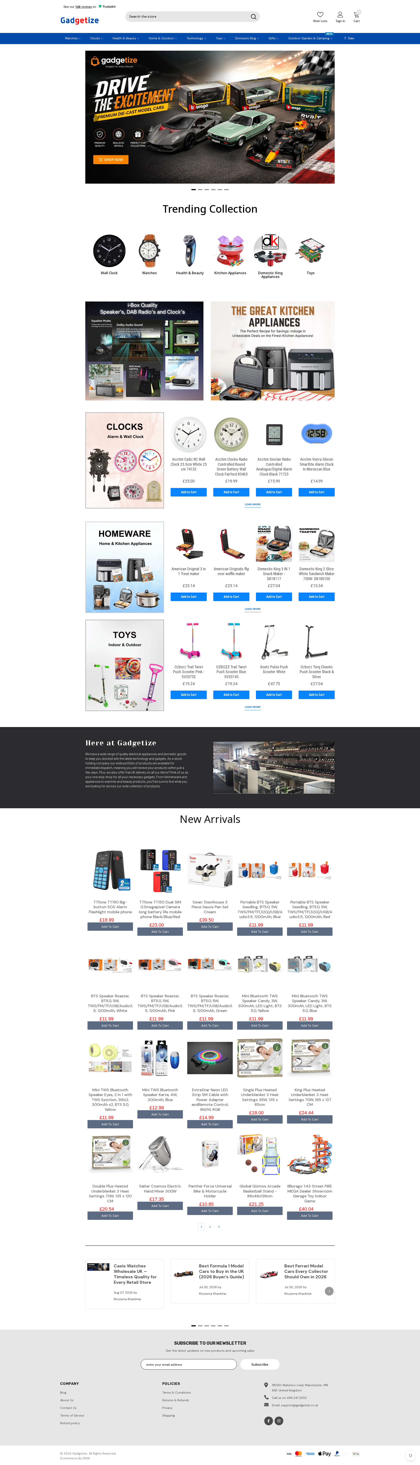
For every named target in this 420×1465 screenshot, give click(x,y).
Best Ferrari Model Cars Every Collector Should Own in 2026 (306, 1271)
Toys (311, 273)
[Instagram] (279, 1421)
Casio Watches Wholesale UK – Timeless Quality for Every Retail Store (135, 1274)
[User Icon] (340, 14)
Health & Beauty (190, 273)
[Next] (326, 118)
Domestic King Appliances (270, 275)
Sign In (340, 21)
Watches (149, 273)
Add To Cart (110, 927)
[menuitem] (73, 37)
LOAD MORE (253, 504)
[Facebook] (268, 1421)
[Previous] (94, 118)
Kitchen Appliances (230, 273)
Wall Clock (109, 273)
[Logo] (89, 21)
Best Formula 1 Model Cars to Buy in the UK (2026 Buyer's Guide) (221, 1271)
